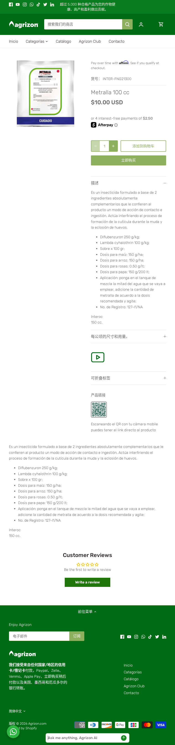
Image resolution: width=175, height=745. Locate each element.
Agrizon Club (134, 686)
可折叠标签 (100, 378)
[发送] (127, 24)
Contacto (131, 693)
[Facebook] (11, 4)
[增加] (113, 146)
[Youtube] (18, 4)
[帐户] (141, 24)
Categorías (133, 672)
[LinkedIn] (52, 4)
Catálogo (131, 679)
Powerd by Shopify (23, 728)
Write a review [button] (87, 582)
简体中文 (15, 711)
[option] (45, 93)
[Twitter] (45, 4)
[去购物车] (161, 24)
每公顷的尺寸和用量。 (110, 336)
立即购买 (128, 160)
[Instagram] (25, 4)
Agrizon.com (37, 724)
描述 (95, 183)
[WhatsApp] (31, 4)
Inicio (128, 665)
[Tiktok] (38, 4)
